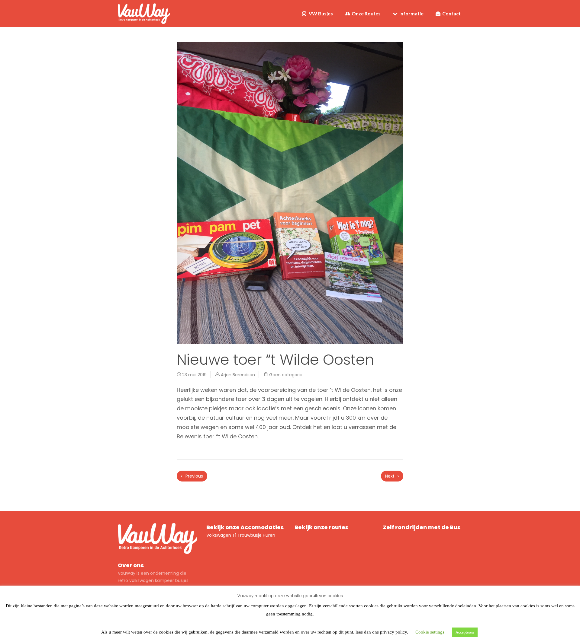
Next (390, 476)
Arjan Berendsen (238, 375)
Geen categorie (285, 375)
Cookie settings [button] (429, 632)
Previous (193, 476)
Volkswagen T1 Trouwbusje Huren (240, 535)
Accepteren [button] (465, 632)
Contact (451, 13)
